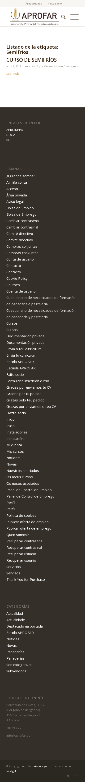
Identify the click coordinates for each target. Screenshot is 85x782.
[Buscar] (61, 16)
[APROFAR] (35, 16)
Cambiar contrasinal (22, 227)
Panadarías (15, 651)
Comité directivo (19, 233)
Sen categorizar (19, 664)
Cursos (12, 323)
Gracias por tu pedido (24, 393)
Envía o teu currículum (24, 348)
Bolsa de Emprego (21, 214)
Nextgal (11, 771)
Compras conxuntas (22, 252)
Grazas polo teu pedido (25, 400)
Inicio (10, 419)
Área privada (34, 3)
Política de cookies (21, 515)
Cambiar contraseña (22, 220)
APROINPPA (14, 130)
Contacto (13, 265)
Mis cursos (15, 451)
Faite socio (55, 3)
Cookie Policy (17, 278)
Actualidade (15, 619)
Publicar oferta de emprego (28, 528)
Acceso (12, 188)
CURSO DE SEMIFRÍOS (31, 59)
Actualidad (14, 613)
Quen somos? (17, 534)
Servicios (13, 566)
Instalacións (16, 438)
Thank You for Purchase (25, 579)
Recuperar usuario (21, 553)
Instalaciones (17, 432)
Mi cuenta (14, 444)
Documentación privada (25, 336)
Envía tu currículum (21, 355)
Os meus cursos (19, 477)
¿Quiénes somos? (20, 175)
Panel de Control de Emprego (30, 496)
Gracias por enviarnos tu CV (28, 387)
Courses (13, 284)
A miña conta (16, 182)
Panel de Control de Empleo (29, 489)
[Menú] (72, 16)
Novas (32, 66)
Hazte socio (16, 412)
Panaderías (15, 658)
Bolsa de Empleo (20, 207)
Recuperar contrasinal (24, 547)
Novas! (11, 464)
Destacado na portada (24, 626)
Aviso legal (15, 201)
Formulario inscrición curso (27, 380)
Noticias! (13, 457)
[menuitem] (34, 3)
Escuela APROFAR (21, 368)
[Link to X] (68, 776)
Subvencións (16, 671)
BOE (9, 140)
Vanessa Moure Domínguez (61, 66)
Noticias (12, 639)
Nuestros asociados (22, 470)
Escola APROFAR (20, 361)
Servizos (13, 573)
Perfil (10, 502)
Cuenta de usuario (21, 291)
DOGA (10, 135)
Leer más (13, 73)
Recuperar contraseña (24, 541)
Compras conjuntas (22, 246)
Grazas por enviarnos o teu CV (31, 406)
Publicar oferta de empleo (27, 521)
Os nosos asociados (22, 483)
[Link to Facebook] (75, 776)
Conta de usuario (20, 259)
